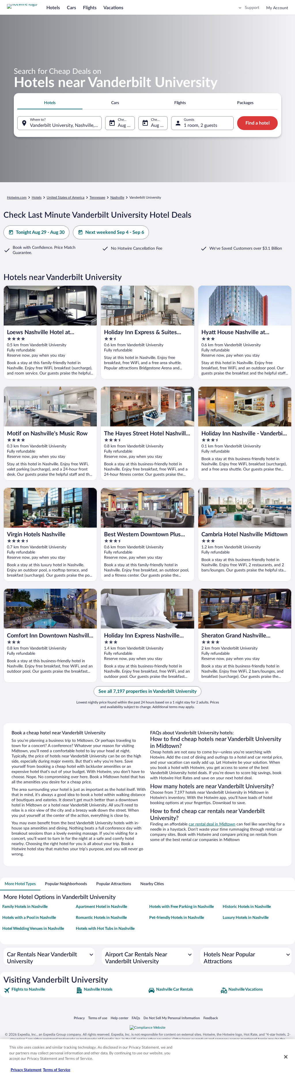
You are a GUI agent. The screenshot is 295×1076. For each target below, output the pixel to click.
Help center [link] (119, 1018)
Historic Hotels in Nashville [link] (247, 907)
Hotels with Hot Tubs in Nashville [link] (105, 929)
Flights (90, 7)
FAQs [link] (136, 1018)
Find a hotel (257, 123)
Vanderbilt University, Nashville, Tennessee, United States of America (66, 125)
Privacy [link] (79, 1018)
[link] (39, 990)
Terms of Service (56, 1070)
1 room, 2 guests (200, 125)
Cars (71, 7)
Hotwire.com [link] (17, 197)
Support (252, 8)
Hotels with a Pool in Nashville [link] (29, 918)
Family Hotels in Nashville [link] (25, 907)
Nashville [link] (117, 197)
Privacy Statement (26, 1070)
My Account (277, 8)
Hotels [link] (36, 197)
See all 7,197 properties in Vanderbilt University (147, 691)
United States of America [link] (65, 197)
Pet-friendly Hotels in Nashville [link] (176, 918)
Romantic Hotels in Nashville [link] (101, 918)
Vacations (113, 7)
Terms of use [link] (97, 1018)
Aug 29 (125, 125)
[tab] (49, 103)
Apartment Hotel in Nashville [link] (101, 907)
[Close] (285, 1057)
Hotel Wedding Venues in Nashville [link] (33, 929)
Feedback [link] (210, 1018)
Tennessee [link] (97, 197)
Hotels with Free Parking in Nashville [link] (181, 907)
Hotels (53, 7)
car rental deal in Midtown (212, 824)
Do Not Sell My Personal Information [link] (171, 1018)
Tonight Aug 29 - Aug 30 (40, 232)
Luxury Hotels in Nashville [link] (245, 918)
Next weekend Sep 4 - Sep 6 (114, 232)
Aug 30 (158, 125)
